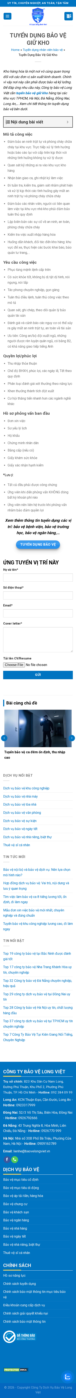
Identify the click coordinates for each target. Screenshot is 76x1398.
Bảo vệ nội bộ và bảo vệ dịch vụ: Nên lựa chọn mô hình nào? (36, 872)
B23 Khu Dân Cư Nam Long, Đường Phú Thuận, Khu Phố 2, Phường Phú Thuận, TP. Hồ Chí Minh (33, 1087)
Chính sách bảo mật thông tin (24, 1322)
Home (15, 50)
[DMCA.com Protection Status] (15, 1370)
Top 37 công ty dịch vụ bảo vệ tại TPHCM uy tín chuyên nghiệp (38, 1024)
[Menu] (8, 16)
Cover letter (12, 623)
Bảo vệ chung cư (15, 1204)
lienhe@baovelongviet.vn (31, 1151)
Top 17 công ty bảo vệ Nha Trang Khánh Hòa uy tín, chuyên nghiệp (37, 969)
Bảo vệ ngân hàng (16, 1220)
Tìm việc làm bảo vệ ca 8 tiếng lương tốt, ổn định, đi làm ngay (34, 899)
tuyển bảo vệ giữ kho (32, 93)
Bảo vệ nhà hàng (15, 1228)
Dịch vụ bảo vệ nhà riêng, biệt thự (27, 837)
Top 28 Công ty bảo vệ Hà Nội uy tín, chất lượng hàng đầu (38, 1010)
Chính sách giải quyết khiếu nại (25, 1313)
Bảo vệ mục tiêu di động (21, 1188)
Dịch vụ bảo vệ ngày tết (20, 829)
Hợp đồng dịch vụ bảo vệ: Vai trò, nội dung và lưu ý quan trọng (36, 886)
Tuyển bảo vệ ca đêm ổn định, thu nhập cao (34, 755)
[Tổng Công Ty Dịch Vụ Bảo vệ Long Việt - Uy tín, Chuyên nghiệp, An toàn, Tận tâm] (38, 16)
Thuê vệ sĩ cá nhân (16, 845)
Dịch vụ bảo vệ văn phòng (22, 813)
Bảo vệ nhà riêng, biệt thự (21, 1245)
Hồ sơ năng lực (14, 1276)
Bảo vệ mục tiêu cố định (20, 1180)
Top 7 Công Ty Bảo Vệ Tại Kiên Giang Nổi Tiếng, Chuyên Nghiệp (38, 1037)
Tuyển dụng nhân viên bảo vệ (43, 50)
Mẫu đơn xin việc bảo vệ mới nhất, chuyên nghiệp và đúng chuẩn (33, 913)
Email (8, 605)
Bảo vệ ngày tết (14, 1236)
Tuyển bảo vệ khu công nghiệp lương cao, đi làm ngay (38, 926)
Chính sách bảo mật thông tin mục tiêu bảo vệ (34, 1294)
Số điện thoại (13, 587)
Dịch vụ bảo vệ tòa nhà (19, 804)
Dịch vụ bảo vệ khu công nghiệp (26, 788)
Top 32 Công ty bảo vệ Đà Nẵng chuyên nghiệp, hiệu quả (37, 983)
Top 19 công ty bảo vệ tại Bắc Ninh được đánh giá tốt (37, 956)
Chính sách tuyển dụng (19, 1284)
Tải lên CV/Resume (17, 658)
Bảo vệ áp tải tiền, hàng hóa (23, 1196)
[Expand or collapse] (67, 122)
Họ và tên (10, 570)
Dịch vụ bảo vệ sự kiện (20, 821)
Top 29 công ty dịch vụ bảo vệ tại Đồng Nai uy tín (36, 997)
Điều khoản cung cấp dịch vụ (24, 1305)
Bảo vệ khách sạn (16, 1212)
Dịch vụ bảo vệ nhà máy (20, 796)
